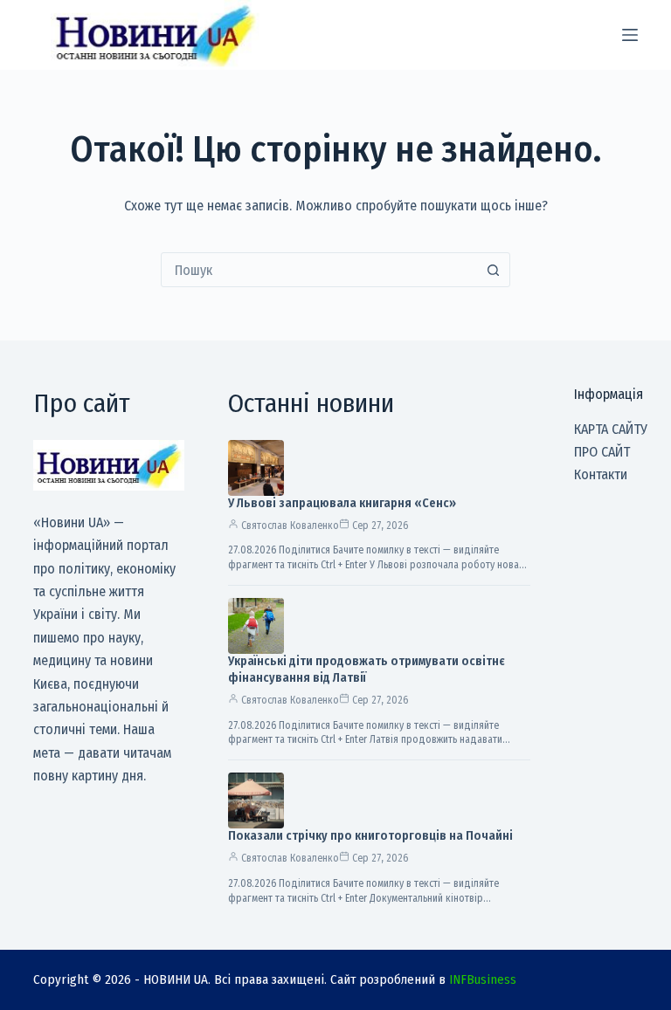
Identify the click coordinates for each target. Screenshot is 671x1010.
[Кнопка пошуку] (492, 269)
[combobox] (319, 269)
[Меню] (630, 35)
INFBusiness (482, 979)
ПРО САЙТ (602, 451)
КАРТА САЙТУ (610, 429)
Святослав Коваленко (290, 525)
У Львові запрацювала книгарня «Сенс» (342, 503)
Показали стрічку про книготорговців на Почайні (370, 835)
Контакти (600, 474)
